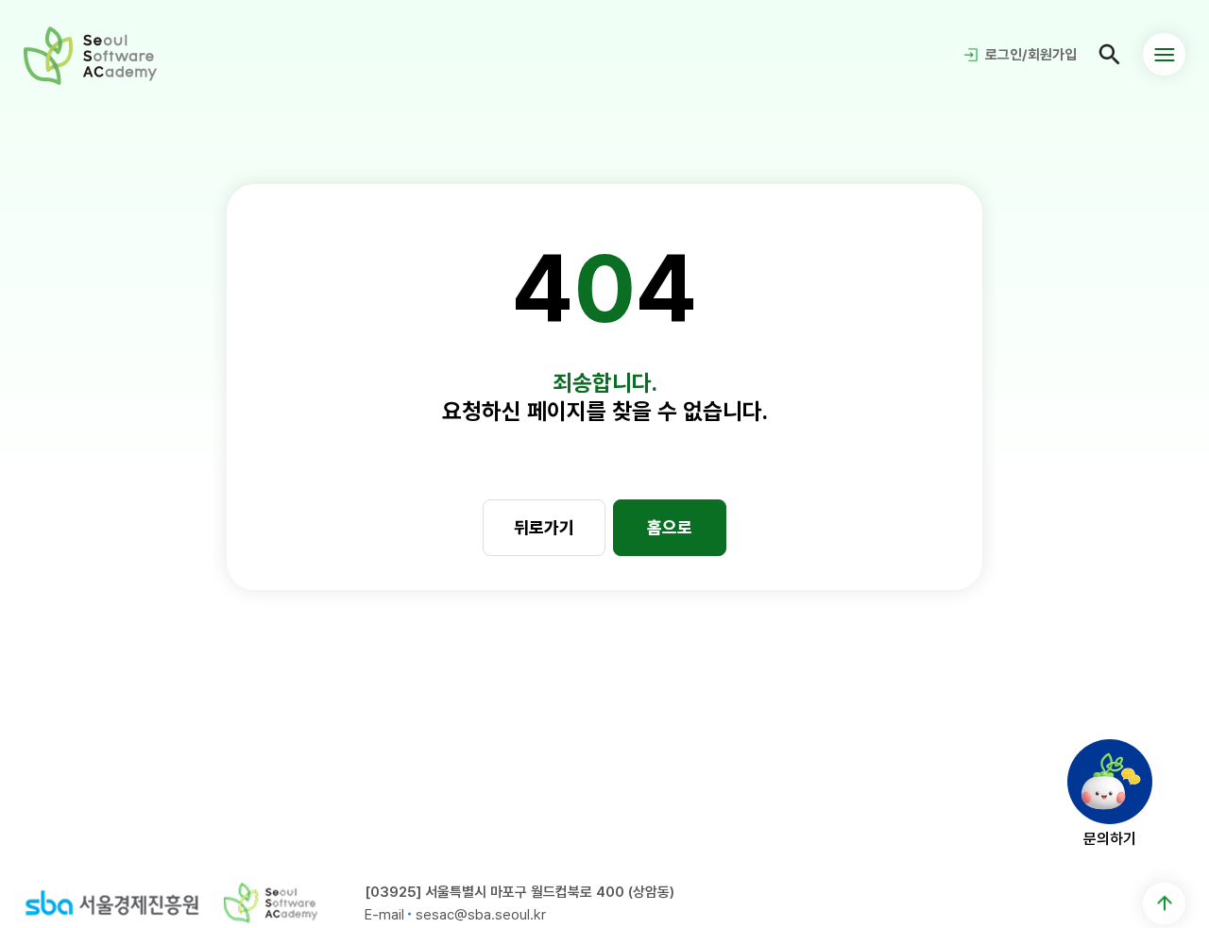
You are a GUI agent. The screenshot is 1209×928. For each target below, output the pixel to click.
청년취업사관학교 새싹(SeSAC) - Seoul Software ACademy (90, 55)
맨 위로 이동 (1164, 903)
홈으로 (669, 527)
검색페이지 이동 (1110, 55)
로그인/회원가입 (1031, 54)
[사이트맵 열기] (1164, 54)
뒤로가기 (544, 527)
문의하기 (1109, 838)
